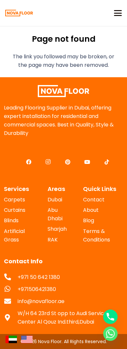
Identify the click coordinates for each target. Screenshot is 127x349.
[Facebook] (28, 161)
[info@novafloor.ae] (11, 301)
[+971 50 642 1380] (11, 277)
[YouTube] (87, 161)
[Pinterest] (67, 161)
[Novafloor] (63, 91)
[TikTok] (106, 161)
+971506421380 (37, 289)
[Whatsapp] (110, 334)
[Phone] (110, 317)
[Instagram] (48, 161)
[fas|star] (11, 339)
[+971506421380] (11, 289)
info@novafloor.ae (41, 301)
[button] (118, 13)
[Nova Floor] (19, 13)
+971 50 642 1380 (39, 277)
